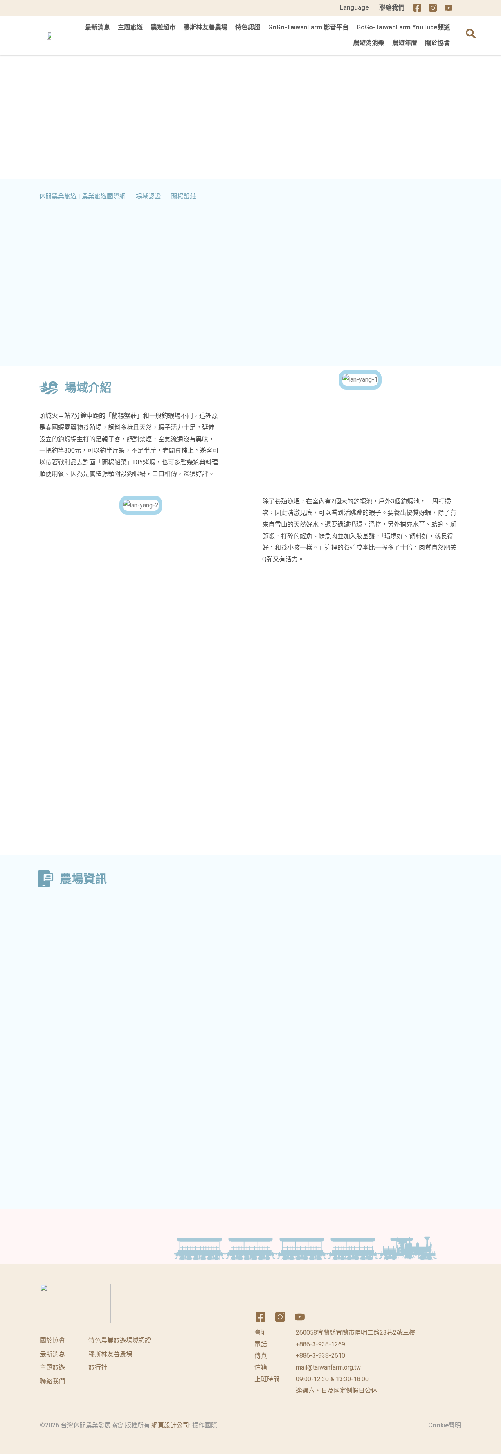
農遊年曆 (404, 43)
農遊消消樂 (368, 43)
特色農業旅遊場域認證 (119, 1340)
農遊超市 (163, 27)
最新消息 (97, 27)
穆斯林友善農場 (205, 27)
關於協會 (437, 43)
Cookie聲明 (444, 1425)
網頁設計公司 (170, 1425)
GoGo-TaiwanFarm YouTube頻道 (403, 27)
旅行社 (97, 1367)
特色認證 (247, 27)
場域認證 (148, 196)
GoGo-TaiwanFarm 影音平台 (308, 27)
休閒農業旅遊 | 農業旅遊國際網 (82, 196)
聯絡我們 (391, 7)
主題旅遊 (130, 27)
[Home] (464, 8)
